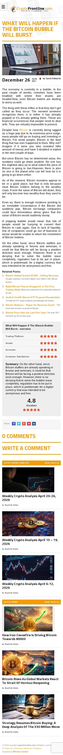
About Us (28, 748)
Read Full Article (11, 505)
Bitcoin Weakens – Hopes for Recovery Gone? (30, 305)
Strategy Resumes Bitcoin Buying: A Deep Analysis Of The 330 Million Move (31, 724)
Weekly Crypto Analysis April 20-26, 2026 (29, 497)
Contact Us (8, 748)
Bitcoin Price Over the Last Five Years (26, 312)
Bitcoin (23, 130)
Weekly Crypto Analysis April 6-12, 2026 (28, 585)
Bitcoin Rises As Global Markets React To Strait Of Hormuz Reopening (30, 680)
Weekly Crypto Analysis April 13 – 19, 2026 (30, 541)
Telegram (37, 748)
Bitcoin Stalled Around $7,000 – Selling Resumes (32, 275)
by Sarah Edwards (51, 78)
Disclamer (18, 748)
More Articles (52, 463)
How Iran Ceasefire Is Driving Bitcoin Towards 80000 (29, 636)
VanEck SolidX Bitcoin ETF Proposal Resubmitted (32, 297)
